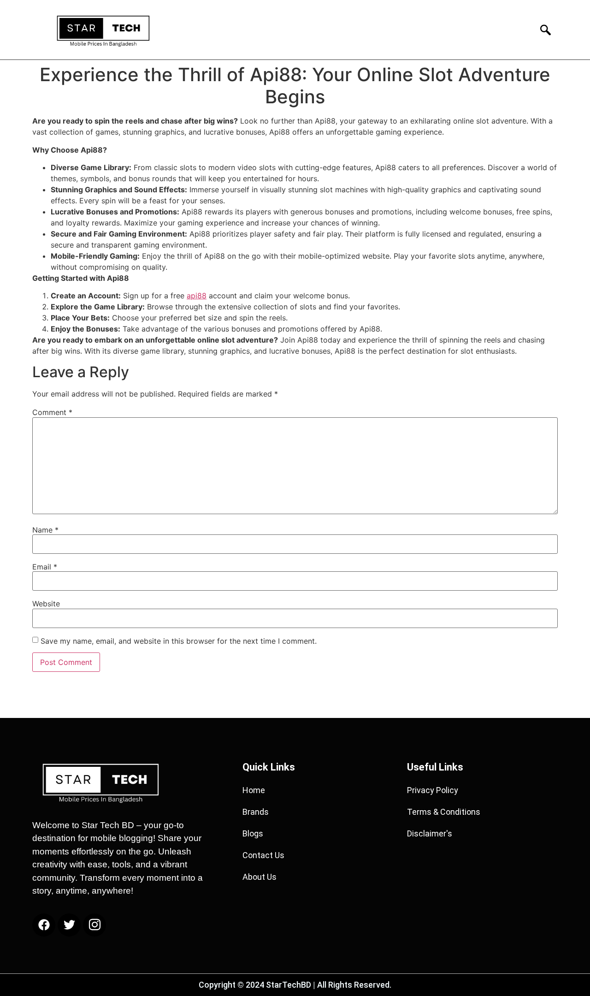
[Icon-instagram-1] (94, 925)
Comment (52, 412)
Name (45, 530)
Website (46, 603)
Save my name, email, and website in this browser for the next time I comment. (179, 641)
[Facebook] (43, 925)
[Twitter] (69, 925)
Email (44, 566)
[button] (543, 30)
